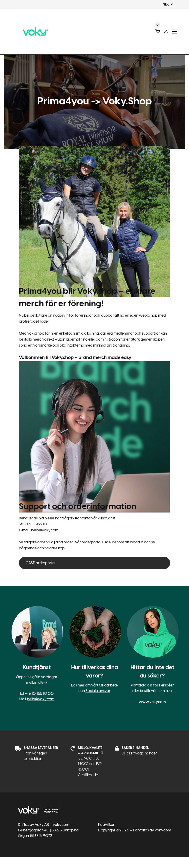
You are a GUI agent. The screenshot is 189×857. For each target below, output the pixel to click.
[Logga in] (166, 31)
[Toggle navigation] (175, 31)
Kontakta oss (142, 685)
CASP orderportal (40, 563)
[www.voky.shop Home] (35, 31)
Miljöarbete (108, 685)
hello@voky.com (40, 699)
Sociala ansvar (98, 691)
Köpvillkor (106, 824)
